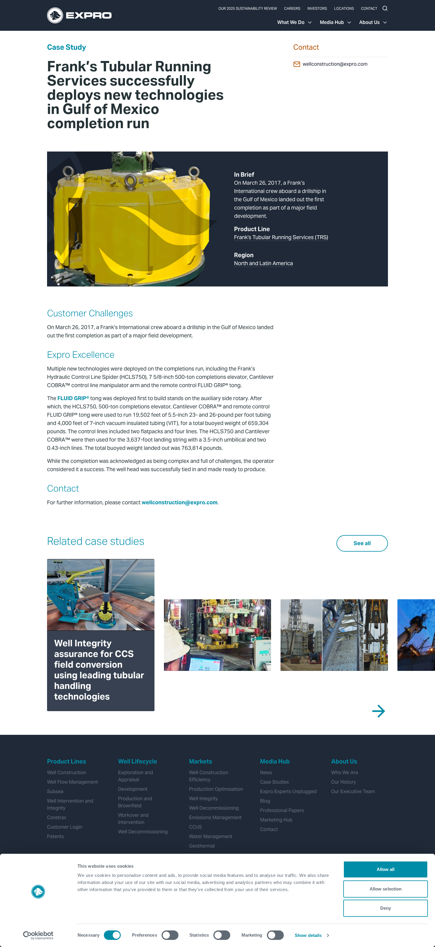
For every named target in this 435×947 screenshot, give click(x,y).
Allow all (386, 869)
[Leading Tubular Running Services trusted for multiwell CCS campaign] (334, 635)
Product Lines (66, 761)
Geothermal (202, 846)
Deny (385, 908)
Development (132, 789)
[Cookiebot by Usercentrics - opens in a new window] (38, 935)
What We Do (290, 22)
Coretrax (56, 817)
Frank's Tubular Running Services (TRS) (281, 237)
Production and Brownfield (135, 802)
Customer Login (64, 827)
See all (362, 543)
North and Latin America (263, 263)
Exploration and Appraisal (135, 776)
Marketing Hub (276, 820)
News (266, 772)
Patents (55, 836)
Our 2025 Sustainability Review (247, 8)
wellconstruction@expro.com (335, 64)
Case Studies (274, 782)
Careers (292, 8)
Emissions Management (215, 817)
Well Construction (66, 772)
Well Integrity (203, 798)
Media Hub (332, 22)
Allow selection (386, 888)
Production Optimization (216, 789)
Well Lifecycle (137, 761)
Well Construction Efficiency (208, 776)
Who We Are (344, 772)
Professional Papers (282, 810)
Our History (343, 782)
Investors (317, 8)
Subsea (55, 791)
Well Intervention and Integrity (70, 804)
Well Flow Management (72, 782)
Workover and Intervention (133, 818)
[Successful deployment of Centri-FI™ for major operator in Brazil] (217, 635)
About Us (369, 22)
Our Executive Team (353, 791)
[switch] (170, 935)
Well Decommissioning (143, 832)
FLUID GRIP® (73, 398)
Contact (369, 8)
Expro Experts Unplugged (288, 791)
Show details (308, 935)
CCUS (195, 827)
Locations (344, 8)
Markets (200, 761)
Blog (265, 801)
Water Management (210, 836)
